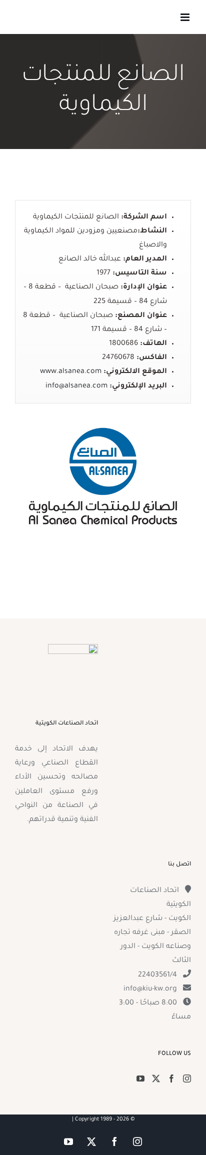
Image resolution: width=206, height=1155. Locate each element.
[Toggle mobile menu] (185, 17)
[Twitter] (156, 1078)
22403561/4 (157, 976)
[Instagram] (187, 1078)
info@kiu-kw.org (150, 990)
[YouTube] (140, 1078)
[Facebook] (172, 1078)
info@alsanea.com (77, 386)
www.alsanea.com (71, 372)
